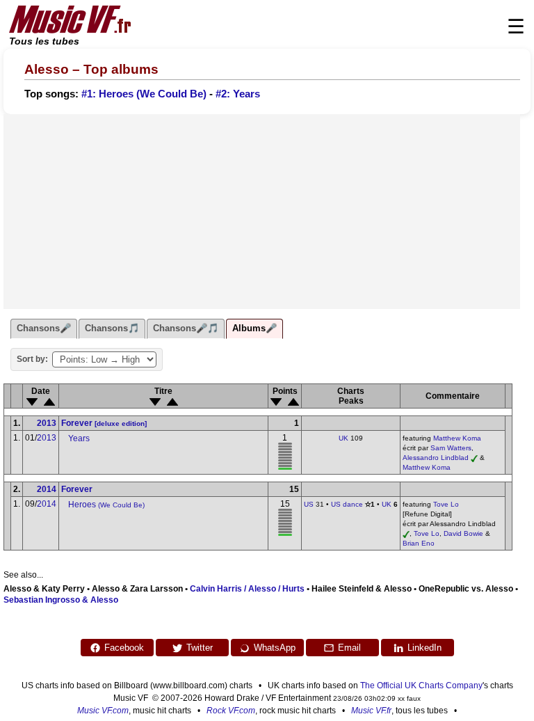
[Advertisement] (261, 211)
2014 (46, 489)
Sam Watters (450, 448)
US (309, 504)
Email (349, 647)
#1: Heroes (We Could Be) (144, 94)
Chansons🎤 (44, 328)
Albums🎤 (254, 328)
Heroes (106, 504)
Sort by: (32, 359)
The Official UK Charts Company (421, 685)
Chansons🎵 (112, 328)
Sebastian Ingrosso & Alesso (60, 600)
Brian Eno (419, 543)
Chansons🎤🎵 (185, 328)
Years (79, 438)
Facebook (124, 647)
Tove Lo (446, 504)
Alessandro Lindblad (436, 457)
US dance (347, 504)
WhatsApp (275, 647)
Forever (104, 423)
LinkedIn (424, 647)
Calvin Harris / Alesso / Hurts (247, 589)
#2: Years (238, 94)
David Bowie (463, 533)
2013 (46, 423)
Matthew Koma (457, 438)
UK (343, 438)
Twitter (199, 647)
